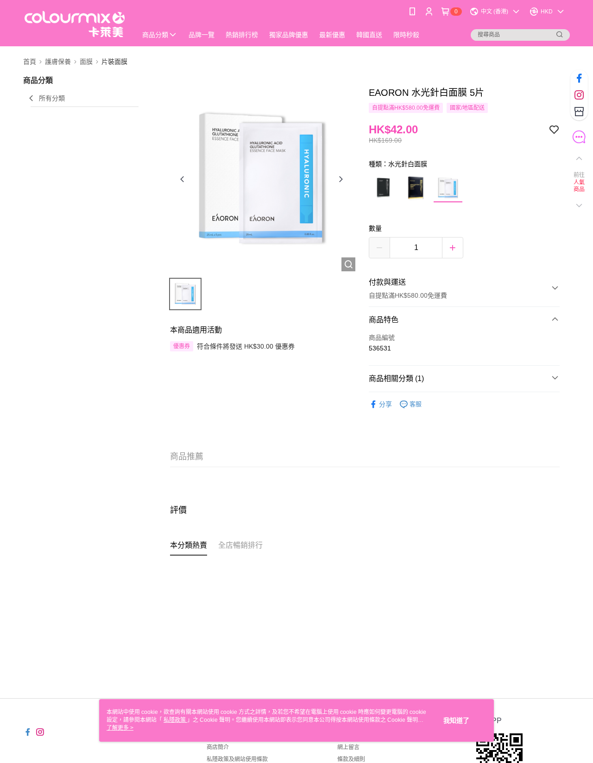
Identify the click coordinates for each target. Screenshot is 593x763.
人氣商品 (579, 186)
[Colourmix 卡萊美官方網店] (74, 24)
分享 (385, 404)
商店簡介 (218, 747)
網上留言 (348, 747)
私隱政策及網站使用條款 (237, 759)
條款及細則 (351, 759)
